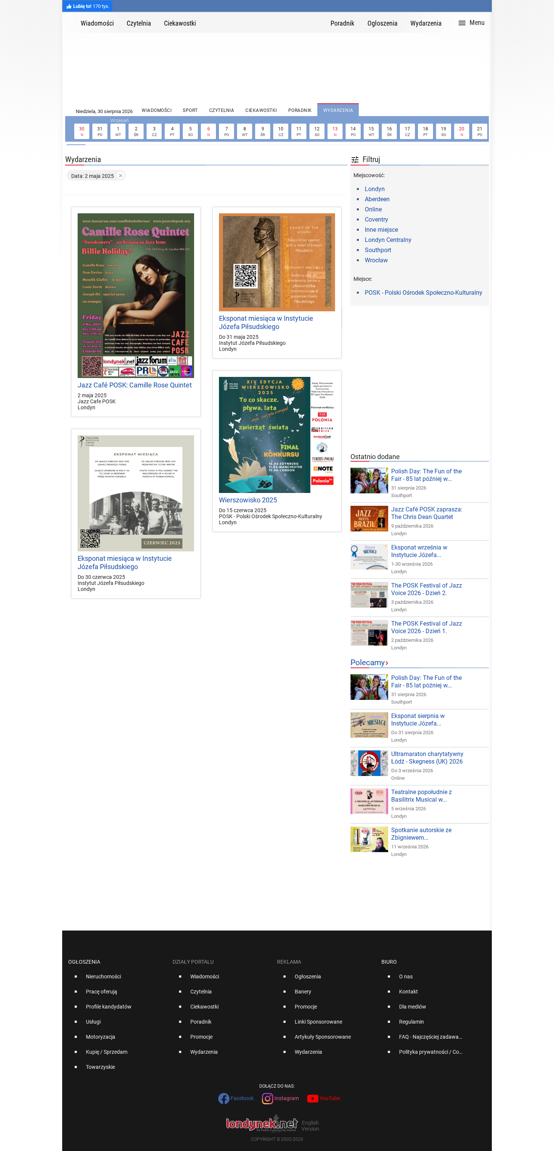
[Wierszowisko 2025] (277, 435)
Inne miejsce (381, 229)
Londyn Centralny (388, 239)
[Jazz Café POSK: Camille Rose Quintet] (136, 295)
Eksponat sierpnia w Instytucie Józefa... (418, 719)
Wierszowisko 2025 (248, 500)
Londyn (375, 189)
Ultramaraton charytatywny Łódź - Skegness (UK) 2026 (427, 757)
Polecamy (367, 662)
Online (373, 209)
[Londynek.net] (266, 22)
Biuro (389, 962)
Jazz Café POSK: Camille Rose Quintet (135, 385)
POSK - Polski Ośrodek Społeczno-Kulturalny (423, 292)
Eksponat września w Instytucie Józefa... (419, 551)
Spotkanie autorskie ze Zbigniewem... (421, 834)
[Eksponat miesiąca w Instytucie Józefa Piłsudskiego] (277, 262)
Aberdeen (377, 199)
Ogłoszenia (84, 962)
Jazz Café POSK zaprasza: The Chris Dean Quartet (426, 513)
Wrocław (376, 260)
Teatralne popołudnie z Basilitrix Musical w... (421, 795)
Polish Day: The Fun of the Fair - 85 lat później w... (426, 475)
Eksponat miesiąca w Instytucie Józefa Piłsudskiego (266, 322)
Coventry (376, 219)
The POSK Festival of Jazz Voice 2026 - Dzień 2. (426, 589)
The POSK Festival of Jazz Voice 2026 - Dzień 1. (426, 627)
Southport (378, 250)
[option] (117, 979)
